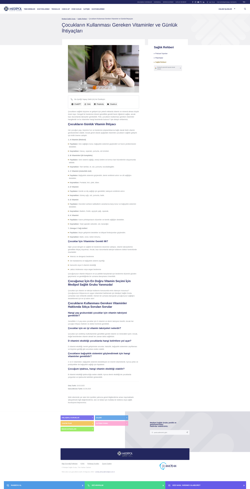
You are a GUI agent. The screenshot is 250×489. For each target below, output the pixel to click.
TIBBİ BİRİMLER (29, 9)
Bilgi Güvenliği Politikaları (70, 463)
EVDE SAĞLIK (77, 9)
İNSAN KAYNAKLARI (69, 429)
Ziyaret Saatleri (107, 463)
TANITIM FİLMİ (67, 423)
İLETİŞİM (86, 9)
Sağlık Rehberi (160, 62)
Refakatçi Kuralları (93, 463)
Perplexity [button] (100, 104)
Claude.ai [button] (113, 104)
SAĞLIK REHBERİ (180, 2)
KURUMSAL (157, 2)
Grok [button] (89, 104)
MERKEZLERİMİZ (168, 2)
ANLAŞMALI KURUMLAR (144, 2)
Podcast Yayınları (161, 53)
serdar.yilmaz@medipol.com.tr (105, 472)
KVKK (82, 463)
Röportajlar (159, 58)
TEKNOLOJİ (55, 9)
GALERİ (99, 417)
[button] (168, 68)
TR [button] (244, 2)
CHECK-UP (66, 9)
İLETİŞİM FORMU (102, 423)
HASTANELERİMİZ (98, 9)
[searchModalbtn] (244, 8)
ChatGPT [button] (77, 104)
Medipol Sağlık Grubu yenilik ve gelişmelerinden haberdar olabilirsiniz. (163, 424)
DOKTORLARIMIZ (43, 9)
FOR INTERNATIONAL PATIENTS (227, 2)
